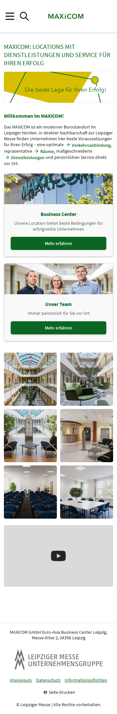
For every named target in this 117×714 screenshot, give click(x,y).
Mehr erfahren (58, 243)
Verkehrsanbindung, (92, 145)
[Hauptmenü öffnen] (9, 16)
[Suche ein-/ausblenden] (24, 16)
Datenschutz (48, 680)
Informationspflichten (86, 680)
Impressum (21, 680)
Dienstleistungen (28, 157)
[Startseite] (66, 16)
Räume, (47, 151)
